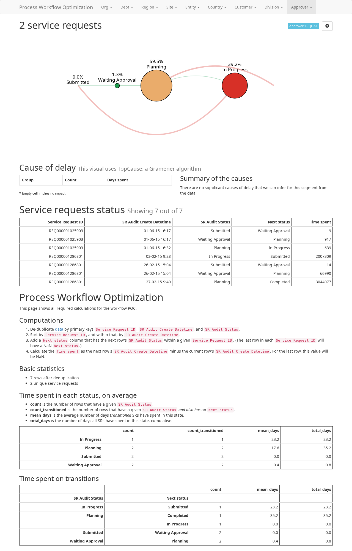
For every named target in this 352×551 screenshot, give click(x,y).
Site (170, 7)
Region (148, 7)
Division (272, 7)
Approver (300, 7)
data (59, 329)
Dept (125, 7)
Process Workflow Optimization (56, 7)
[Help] (327, 26)
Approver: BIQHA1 (303, 26)
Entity (191, 7)
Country (216, 7)
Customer (244, 7)
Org (105, 7)
